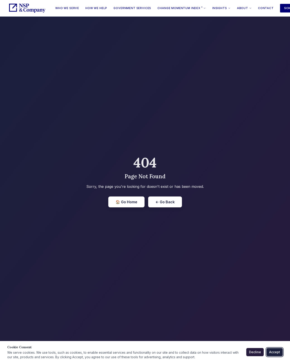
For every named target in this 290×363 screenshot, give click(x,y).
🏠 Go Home (126, 202)
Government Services (132, 8)
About (242, 8)
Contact (266, 8)
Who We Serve (67, 8)
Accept (274, 352)
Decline (255, 352)
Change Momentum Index (179, 8)
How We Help (96, 8)
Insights (219, 8)
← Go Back (165, 202)
